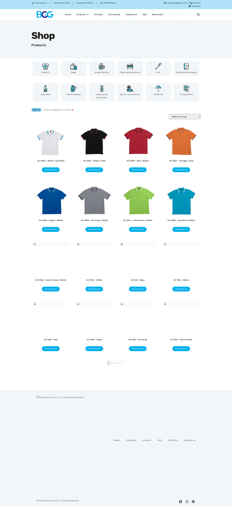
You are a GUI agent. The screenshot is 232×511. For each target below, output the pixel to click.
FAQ (144, 14)
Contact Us (131, 14)
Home (68, 14)
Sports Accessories (130, 94)
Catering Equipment (130, 72)
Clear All (36, 109)
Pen (158, 72)
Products (81, 14)
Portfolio (98, 14)
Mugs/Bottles (102, 72)
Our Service (114, 14)
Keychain (45, 94)
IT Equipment (186, 94)
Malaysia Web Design (47, 502)
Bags (73, 72)
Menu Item (157, 14)
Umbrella (158, 94)
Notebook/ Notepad (186, 72)
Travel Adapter (73, 94)
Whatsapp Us (51, 170)
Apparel (45, 72)
